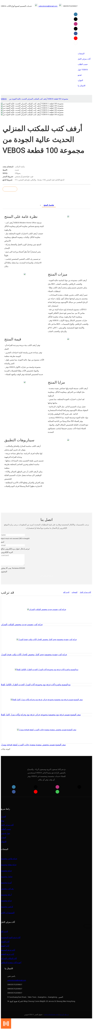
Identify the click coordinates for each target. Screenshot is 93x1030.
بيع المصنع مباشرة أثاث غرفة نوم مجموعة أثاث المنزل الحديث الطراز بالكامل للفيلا (36, 684)
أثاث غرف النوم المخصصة (10, 937)
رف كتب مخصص (7, 889)
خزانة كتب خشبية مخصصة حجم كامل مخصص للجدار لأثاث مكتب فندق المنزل (34, 654)
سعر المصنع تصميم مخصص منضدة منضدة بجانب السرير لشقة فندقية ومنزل (33, 745)
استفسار (10, 189)
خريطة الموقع (64, 1014)
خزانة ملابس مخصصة (9, 859)
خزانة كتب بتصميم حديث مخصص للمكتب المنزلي (22, 624)
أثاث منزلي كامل (85, 592)
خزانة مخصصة (6, 871)
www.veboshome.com (51, 1014)
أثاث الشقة (5, 946)
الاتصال (3, 842)
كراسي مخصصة (7, 907)
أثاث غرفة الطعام (7, 954)
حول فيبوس (5, 833)
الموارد (3, 837)
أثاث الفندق (5, 942)
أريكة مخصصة (6, 895)
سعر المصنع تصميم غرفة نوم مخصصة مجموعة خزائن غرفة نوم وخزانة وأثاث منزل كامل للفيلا (41, 714)
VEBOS (4, 99)
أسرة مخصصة (6, 883)
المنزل (3, 816)
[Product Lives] (6, 1028)
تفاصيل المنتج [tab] (49, 205)
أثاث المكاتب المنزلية (9, 958)
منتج (2, 821)
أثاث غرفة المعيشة (8, 950)
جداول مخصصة (6, 877)
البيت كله (66, 592)
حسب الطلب (6, 829)
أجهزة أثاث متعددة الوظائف (11, 963)
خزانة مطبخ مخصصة (8, 865)
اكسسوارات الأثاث (8, 913)
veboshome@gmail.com (48, 6)
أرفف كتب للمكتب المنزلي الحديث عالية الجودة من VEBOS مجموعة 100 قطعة (38, 99)
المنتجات (74, 592)
